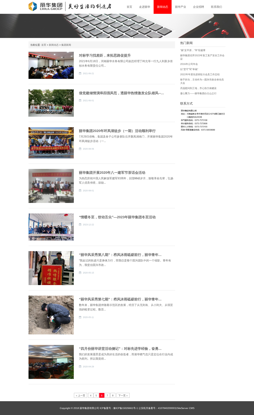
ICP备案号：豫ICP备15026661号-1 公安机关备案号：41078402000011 (138, 408)
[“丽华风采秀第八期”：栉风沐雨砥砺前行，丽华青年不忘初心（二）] (51, 267)
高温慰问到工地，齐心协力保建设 (198, 88)
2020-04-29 (88, 366)
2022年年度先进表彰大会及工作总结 (200, 74)
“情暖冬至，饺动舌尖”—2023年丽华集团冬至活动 (117, 217)
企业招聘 (198, 6)
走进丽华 (144, 6)
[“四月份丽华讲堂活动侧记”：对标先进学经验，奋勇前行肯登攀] (51, 361)
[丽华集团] (70, 6)
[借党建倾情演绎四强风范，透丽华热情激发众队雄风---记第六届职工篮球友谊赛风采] (51, 102)
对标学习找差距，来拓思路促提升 (105, 55)
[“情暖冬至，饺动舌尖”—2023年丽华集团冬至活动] (51, 226)
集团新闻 (66, 44)
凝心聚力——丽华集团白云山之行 (198, 93)
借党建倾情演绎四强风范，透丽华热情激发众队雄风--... (121, 93)
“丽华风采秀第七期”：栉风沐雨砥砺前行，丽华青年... (120, 299)
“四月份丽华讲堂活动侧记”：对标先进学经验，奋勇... (120, 348)
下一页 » (123, 395)
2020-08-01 (88, 190)
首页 (129, 6)
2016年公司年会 (189, 64)
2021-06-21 (88, 73)
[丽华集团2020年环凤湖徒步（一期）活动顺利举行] (51, 142)
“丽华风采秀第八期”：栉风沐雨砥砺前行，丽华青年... (120, 255)
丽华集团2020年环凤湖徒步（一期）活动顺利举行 (117, 131)
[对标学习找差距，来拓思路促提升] (51, 65)
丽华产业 (180, 6)
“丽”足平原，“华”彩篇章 (192, 50)
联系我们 (216, 6)
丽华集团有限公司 (89, 408)
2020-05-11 (88, 317)
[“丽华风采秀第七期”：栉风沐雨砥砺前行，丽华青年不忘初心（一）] (51, 314)
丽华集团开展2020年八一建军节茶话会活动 (112, 172)
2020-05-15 (88, 273)
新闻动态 (162, 6)
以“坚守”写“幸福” (189, 69)
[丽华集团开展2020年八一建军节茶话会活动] (51, 185)
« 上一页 (80, 395)
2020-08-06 (88, 149)
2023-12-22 (88, 224)
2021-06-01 (88, 100)
